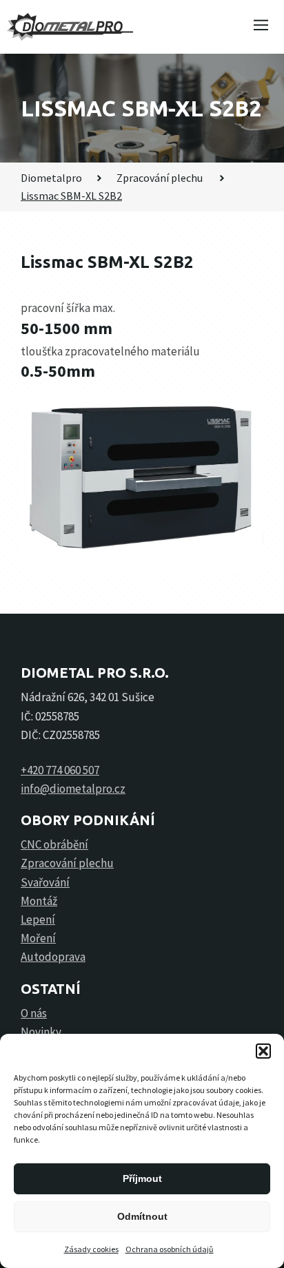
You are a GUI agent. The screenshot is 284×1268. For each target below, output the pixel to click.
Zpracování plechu (160, 178)
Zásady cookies (91, 1249)
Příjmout (142, 1178)
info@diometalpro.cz (73, 788)
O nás (34, 1013)
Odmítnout (142, 1216)
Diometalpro (51, 178)
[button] (263, 1051)
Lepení (38, 919)
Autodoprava (53, 956)
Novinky (41, 1031)
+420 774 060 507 (60, 770)
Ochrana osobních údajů (169, 1249)
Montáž (39, 900)
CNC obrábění (54, 844)
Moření (38, 938)
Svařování (45, 882)
